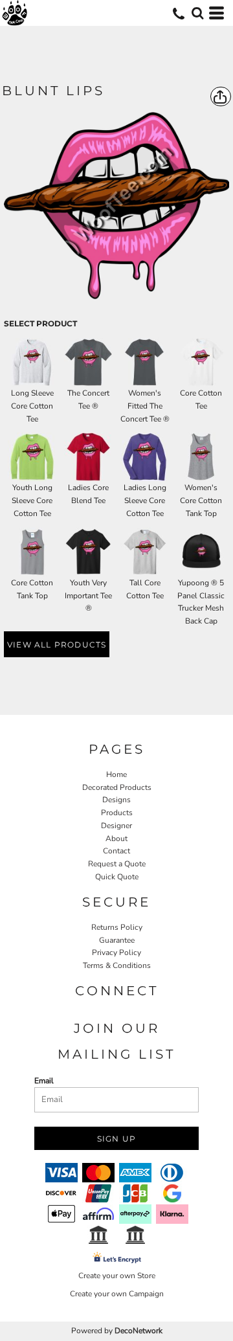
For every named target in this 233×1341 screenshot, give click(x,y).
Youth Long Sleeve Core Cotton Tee (32, 500)
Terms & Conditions (117, 965)
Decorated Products (116, 787)
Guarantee (117, 940)
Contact (116, 851)
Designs (116, 799)
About (116, 838)
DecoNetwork (138, 1330)
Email (44, 1081)
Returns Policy (116, 927)
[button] (197, 12)
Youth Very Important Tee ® (88, 596)
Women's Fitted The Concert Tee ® (145, 406)
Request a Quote (117, 864)
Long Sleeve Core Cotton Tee (32, 406)
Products (117, 812)
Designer (116, 825)
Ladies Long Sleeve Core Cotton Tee (145, 500)
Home (116, 774)
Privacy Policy (116, 952)
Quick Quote (117, 877)
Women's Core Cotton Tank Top (201, 500)
